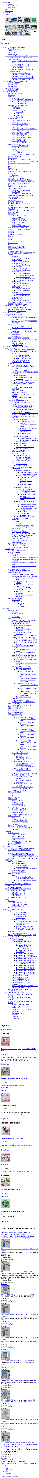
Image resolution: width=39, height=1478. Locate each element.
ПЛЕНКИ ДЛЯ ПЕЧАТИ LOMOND (24, 635)
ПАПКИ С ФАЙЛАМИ (20, 124)
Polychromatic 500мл (18, 870)
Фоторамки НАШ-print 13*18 (25, 955)
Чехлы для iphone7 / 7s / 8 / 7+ (21, 67)
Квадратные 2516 (25, 948)
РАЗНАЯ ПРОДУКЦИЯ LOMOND (23, 702)
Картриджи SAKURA (15, 572)
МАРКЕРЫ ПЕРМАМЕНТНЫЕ (22, 100)
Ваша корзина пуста (7, 1029)
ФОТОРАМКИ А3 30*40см (21, 979)
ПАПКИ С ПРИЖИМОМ (20, 127)
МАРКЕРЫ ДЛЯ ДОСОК (20, 101)
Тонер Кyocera (20, 918)
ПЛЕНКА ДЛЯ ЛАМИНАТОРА (15, 306)
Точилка (11, 231)
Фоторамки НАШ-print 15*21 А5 (26, 957)
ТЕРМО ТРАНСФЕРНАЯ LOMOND (24, 656)
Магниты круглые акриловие (25, 382)
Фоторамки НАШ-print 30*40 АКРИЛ (27, 963)
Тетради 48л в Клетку (23, 295)
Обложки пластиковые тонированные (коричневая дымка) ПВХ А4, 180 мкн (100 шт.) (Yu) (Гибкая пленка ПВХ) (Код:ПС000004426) (19, 1444)
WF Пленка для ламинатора (17, 311)
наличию (15, 1238)
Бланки (10, 185)
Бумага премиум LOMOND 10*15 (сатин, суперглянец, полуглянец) (29, 693)
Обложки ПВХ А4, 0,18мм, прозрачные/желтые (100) (18, 1400)
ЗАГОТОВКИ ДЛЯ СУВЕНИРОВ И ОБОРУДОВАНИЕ (16, 347)
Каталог (19, 1232)
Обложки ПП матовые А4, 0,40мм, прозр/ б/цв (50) (17, 1361)
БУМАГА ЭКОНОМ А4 (20, 753)
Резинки (11, 232)
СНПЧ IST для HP (18, 906)
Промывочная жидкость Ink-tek (26, 880)
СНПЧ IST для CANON (20, 902)
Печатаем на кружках (8, 1105)
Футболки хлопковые (23, 470)
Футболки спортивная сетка (25, 501)
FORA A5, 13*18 (17, 613)
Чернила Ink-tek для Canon (24, 877)
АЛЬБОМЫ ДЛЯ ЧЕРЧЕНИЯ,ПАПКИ (21, 154)
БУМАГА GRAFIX (14, 807)
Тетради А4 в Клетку (23, 258)
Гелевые (18, 151)
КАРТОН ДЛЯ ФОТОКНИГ (21, 700)
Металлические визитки (24, 408)
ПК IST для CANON (18, 892)
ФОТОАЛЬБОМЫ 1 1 (15, 991)
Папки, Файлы (13, 118)
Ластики (11, 205)
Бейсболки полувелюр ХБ (24, 525)
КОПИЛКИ (16, 1006)
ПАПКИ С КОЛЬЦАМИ (20, 125)
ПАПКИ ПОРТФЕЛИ (19, 139)
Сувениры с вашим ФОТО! (10, 1189)
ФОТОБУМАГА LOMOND (21, 666)
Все (24, 1461)
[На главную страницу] (8, 1232)
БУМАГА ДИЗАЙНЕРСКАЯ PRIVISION (21, 705)
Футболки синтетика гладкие (25, 476)
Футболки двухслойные (23, 510)
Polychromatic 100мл (18, 863)
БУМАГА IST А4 (17, 802)
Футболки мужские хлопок (28, 472)
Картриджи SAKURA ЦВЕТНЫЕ (23, 574)
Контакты (8, 1473)
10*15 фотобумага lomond (24, 683)
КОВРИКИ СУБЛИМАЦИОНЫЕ (23, 416)
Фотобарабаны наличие (19, 933)
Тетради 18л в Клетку (23, 283)
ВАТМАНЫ (12, 200)
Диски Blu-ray (12, 54)
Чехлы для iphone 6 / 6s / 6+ (21, 66)
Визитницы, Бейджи (15, 93)
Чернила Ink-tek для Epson (24, 879)
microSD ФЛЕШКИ (14, 843)
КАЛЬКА (11, 164)
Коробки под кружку (22, 355)
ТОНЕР (10, 911)
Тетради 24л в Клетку (23, 290)
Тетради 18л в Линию (23, 285)
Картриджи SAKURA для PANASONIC (24, 585)
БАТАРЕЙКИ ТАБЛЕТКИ (17, 86)
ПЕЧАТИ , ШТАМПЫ (15, 202)
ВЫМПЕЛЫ (16, 528)
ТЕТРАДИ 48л (17, 292)
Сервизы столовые (18, 1013)
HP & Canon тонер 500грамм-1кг (26, 921)
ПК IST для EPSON (18, 894)
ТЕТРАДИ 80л (17, 263)
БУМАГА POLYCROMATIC (17, 826)
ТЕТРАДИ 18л (17, 282)
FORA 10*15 (16, 617)
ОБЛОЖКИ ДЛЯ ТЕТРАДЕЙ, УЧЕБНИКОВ (23, 161)
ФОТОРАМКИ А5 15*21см (21, 982)
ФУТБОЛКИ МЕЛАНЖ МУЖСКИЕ (27, 498)
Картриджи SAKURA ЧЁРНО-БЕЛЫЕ (24, 576)
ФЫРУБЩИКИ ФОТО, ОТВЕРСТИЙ (24, 340)
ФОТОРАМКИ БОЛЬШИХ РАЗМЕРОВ (25, 986)
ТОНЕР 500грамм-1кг (19, 919)
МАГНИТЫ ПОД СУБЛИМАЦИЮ (23, 533)
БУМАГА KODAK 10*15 (20, 821)
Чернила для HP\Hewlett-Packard (26, 868)
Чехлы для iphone (14, 59)
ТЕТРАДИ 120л (17, 297)
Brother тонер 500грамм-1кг (25, 928)
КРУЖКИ (15, 418)
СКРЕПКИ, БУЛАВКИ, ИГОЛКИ (19, 204)
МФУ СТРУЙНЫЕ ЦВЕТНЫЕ (22, 328)
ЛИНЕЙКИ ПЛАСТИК (19, 221)
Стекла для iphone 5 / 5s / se (21, 73)
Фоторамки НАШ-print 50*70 (25, 970)
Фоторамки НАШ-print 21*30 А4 (26, 958)
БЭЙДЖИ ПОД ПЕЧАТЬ (20, 532)
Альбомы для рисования (16, 251)
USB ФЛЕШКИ (13, 833)
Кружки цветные (21, 419)
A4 (13, 793)
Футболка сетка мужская (28, 504)
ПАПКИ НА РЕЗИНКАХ (20, 135)
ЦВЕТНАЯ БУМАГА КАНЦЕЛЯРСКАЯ (21, 253)
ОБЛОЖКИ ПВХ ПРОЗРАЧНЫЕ (23, 855)
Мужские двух (24, 515)
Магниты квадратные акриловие (26, 380)
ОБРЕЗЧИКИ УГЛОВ (19, 343)
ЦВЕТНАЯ (16, 698)
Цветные (19, 601)
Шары (10, 239)
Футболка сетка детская (27, 503)
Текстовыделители (18, 98)
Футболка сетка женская (27, 506)
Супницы (15, 1016)
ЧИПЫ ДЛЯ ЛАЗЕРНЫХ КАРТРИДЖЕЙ (22, 935)
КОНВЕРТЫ (12, 169)
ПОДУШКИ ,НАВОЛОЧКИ (21, 460)
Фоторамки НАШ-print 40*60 (25, 969)
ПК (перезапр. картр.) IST (16, 890)
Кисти (10, 249)
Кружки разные (21, 445)
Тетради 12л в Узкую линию (25, 280)
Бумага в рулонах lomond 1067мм (26, 640)
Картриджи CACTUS (15, 598)
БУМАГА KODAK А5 (19, 819)
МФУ (10, 324)
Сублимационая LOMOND (25, 657)
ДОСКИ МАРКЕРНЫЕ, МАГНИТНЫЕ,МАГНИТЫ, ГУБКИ (20, 179)
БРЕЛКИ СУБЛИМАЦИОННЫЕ (23, 402)
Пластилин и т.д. (13, 243)
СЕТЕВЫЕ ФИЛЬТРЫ (15, 887)
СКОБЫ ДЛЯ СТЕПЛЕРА (20, 110)
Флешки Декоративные (19, 834)
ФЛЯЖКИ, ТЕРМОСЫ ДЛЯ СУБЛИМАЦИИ (21, 541)
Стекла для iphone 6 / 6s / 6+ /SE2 (22, 74)
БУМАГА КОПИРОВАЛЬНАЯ (18, 187)
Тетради (11, 255)
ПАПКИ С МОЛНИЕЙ (19, 134)
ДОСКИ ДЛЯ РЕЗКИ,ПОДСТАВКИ (24, 414)
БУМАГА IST (12, 799)
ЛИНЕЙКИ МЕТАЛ (18, 219)
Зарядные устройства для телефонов (20, 57)
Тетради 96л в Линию (23, 268)
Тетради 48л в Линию (23, 294)
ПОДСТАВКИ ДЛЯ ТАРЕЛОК (22, 1009)
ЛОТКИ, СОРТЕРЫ (14, 188)
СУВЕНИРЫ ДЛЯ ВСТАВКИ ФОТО (20, 365)
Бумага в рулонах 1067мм (24, 741)
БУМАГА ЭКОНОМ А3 (20, 768)
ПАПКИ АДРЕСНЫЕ (19, 141)
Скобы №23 (19, 115)
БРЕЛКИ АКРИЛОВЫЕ (20, 370)
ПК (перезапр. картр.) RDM (17, 897)
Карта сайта (8, 1470)
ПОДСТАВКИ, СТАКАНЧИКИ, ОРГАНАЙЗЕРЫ (19, 211)
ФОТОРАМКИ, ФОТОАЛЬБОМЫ (16, 936)
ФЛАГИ (11, 244)
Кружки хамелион (22, 436)
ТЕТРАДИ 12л (17, 272)
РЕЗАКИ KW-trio (17, 345)
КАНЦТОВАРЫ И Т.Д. (12, 91)
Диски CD (11, 50)
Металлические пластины (24, 409)
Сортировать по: (6, 1238)
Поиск (7, 1471)
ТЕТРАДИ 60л (17, 260)
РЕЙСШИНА (16, 224)
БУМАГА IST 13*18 (18, 805)
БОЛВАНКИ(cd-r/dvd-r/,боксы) (15, 47)
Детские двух (24, 511)
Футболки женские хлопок (28, 474)
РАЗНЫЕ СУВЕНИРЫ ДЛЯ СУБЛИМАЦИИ (21, 537)
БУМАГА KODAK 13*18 (20, 822)
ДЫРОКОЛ (16, 107)
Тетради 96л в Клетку (23, 270)
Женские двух (24, 513)
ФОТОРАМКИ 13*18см (20, 977)
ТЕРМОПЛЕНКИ (18, 453)
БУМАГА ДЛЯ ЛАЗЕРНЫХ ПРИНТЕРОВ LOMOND (21, 622)
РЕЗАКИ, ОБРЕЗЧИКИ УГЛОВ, (18, 338)
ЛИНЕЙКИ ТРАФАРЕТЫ (20, 226)
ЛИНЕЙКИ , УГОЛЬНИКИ (17, 215)
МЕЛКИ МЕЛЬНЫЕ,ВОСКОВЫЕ (19, 183)
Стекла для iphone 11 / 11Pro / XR (22, 79)
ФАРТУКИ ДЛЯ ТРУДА (16, 241)
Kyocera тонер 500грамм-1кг (25, 926)
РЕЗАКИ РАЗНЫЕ (18, 341)
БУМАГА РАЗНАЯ (14, 707)
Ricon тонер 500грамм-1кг (24, 930)
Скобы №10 (19, 113)
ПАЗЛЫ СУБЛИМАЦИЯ (20, 450)
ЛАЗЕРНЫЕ (16, 600)
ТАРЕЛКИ (15, 462)
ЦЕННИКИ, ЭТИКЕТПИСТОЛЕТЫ (20, 302)
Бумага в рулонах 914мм (24, 717)
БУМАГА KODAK (14, 816)
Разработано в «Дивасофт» (9, 1476)
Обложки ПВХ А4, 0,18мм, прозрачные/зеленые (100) (18, 1380)
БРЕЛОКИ (11, 214)
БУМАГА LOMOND (15, 618)
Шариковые (20, 152)
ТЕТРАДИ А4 (16, 256)
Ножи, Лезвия (12, 158)
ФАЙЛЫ (15, 122)
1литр (14, 882)
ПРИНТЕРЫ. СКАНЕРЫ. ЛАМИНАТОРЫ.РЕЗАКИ (13, 313)
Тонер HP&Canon (21, 914)
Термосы (15, 1015)
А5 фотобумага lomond (23, 697)
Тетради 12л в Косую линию (25, 275)
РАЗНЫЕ (15, 984)
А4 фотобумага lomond (23, 669)
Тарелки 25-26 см (21, 465)
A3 (13, 795)
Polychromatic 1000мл (19, 872)
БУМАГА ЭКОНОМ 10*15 (21, 775)
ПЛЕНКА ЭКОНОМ (19, 790)
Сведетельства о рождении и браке (19, 989)
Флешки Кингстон (18, 836)
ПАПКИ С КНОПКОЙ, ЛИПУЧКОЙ (24, 129)
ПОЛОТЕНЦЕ (17, 404)
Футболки (4, 1165)
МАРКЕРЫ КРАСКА (19, 103)
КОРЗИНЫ (16, 1008)
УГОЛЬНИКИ (16, 217)
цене (26, 1238)
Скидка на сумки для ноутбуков (12, 1138)
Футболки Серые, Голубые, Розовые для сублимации (25, 488)
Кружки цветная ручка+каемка (25, 434)
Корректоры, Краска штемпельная (19, 163)
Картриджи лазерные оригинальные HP (25, 557)
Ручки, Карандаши (14, 144)
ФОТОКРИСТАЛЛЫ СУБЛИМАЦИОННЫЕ (20, 546)
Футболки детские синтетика (26, 481)
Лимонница (16, 1018)
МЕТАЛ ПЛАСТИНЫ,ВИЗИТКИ (23, 406)
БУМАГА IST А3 (17, 804)
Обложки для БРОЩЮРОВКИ (18, 853)
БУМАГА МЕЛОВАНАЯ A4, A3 (22, 787)
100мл (14, 875)
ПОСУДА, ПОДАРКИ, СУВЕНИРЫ (16, 992)
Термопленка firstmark (23, 457)
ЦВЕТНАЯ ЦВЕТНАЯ (15, 712)
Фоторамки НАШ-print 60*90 (25, 974)
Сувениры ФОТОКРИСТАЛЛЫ (18, 544)
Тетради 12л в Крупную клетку (26, 278)
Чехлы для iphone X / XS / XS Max (23, 69)
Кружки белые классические (25, 447)
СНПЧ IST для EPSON (19, 904)
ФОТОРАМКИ (13, 938)
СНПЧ (7, 899)
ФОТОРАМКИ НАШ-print (20, 940)
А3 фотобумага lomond (23, 668)
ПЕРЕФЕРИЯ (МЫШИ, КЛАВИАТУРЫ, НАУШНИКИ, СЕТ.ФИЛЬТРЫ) (18, 884)
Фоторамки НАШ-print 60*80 (25, 972)
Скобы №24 (19, 117)
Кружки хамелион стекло (28, 438)
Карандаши (16, 147)
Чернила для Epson (22, 867)
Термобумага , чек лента (16, 198)
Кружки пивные (21, 443)
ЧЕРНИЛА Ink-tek (14, 873)
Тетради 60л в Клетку (23, 261)
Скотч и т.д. (12, 166)
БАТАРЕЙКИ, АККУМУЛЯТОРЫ (16, 81)
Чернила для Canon (22, 865)
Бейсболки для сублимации (25, 527)
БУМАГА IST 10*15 (18, 800)
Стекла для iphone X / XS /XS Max (23, 78)
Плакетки (19, 411)
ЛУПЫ (10, 238)
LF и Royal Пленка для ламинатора (19, 309)
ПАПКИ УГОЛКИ (18, 130)
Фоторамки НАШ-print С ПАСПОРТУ (24, 942)
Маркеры (11, 96)
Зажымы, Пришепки (15, 156)
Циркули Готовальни (15, 234)
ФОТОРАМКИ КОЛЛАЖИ (21, 987)
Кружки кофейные (22, 448)
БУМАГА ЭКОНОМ (15, 714)
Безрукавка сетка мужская (28, 508)
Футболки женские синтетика (26, 478)
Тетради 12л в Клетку (23, 273)
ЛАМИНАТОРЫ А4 (18, 334)
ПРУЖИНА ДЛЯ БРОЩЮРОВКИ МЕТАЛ (22, 858)
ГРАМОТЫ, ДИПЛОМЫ (16, 248)
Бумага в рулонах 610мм (24, 729)
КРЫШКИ (15, 1011)
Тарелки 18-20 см (21, 464)
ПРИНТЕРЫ (12, 329)
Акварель (15, 175)
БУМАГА (8, 608)
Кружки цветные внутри (28, 428)
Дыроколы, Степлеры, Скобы (17, 105)
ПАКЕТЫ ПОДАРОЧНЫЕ (21, 360)
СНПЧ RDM (12, 907)
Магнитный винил (22, 375)
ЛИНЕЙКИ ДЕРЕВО (19, 222)
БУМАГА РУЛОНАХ (19, 715)
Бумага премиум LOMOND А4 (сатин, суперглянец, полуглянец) (29, 679)
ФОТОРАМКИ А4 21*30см (21, 981)
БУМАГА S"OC (13, 824)
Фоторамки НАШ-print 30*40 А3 (26, 960)
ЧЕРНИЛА (8, 860)
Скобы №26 (19, 112)
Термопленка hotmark (23, 455)
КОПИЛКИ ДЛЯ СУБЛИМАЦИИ (23, 535)
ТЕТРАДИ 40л (17, 299)
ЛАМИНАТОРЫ (13, 333)
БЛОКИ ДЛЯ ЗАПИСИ (16, 246)
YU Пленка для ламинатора (17, 307)
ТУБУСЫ (11, 176)
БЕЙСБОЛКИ (16, 523)
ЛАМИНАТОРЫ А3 (18, 336)
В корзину (4, 1261)
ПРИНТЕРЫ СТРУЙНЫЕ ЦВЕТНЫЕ (24, 331)
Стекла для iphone (14, 71)
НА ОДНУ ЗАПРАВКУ (19, 913)
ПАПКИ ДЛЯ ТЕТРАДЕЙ (20, 132)
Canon (22, 603)
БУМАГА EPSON (14, 708)
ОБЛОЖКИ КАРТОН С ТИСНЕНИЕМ (25, 856)
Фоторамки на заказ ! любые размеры (14, 1078)
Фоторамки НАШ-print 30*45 (25, 965)
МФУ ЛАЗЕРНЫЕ (18, 326)
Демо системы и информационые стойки (21, 181)
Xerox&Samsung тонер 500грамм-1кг (23, 923)
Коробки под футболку (23, 358)
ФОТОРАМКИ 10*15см (20, 975)
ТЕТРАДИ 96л (17, 266)
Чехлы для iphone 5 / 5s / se (20, 64)
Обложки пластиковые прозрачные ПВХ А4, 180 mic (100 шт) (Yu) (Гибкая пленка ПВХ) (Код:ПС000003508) (19, 1272)
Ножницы (11, 95)
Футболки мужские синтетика (26, 485)
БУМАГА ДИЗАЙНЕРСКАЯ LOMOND (25, 620)
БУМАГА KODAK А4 (19, 817)
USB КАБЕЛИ (13, 90)
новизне (31, 1238)
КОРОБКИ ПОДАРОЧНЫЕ (21, 362)
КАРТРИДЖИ (9, 549)
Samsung (22, 606)
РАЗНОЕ (11, 363)
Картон (10, 236)
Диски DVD (12, 52)
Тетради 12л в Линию (23, 277)
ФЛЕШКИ (8, 831)
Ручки (14, 149)
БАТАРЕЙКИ (12, 84)
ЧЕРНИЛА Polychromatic (16, 862)
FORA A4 (15, 612)
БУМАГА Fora (13, 610)
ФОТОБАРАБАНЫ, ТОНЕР (14, 909)
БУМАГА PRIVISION (15, 703)
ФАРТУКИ (15, 521)
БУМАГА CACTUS (14, 792)
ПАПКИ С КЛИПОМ (19, 142)
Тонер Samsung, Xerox (23, 916)
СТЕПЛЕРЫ (16, 108)
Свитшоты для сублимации (25, 516)
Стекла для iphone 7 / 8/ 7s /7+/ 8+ (23, 76)
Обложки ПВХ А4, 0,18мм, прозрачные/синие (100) (17, 1295)
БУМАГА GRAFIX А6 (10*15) (22, 814)
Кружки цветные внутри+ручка (25, 430)
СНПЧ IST (11, 901)
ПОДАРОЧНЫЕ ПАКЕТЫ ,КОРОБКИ (21, 350)
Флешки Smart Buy (18, 839)
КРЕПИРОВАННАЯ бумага (17, 304)
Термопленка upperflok (23, 459)
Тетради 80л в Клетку (23, 265)
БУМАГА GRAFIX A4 (19, 810)
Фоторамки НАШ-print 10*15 (25, 953)
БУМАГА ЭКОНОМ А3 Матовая (26, 773)
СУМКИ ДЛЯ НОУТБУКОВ (14, 846)
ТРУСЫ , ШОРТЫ (18, 530)
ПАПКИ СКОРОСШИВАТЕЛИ (22, 137)
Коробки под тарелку (23, 357)
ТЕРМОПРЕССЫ (18, 452)
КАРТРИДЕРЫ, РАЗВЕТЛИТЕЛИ (19, 841)
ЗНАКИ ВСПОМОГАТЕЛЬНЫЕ (19, 229)
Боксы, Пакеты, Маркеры (16, 49)
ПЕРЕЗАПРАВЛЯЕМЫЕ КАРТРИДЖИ (18, 889)
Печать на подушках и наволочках (13, 1211)
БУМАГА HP (12, 710)
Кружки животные (22, 442)
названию (21, 1238)
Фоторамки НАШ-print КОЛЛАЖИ (23, 951)
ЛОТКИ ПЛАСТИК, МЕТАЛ (21, 193)
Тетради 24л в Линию (23, 289)
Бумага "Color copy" (14, 797)
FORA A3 (15, 615)
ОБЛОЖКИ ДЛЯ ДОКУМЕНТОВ (19, 159)
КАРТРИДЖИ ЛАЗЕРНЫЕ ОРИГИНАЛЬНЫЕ (17, 551)
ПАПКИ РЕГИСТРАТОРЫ (21, 120)
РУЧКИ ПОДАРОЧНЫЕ (20, 146)
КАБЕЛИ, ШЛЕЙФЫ (12, 88)
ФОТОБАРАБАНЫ (14, 931)
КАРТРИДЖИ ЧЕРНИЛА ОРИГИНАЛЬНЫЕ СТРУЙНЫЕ (19, 570)
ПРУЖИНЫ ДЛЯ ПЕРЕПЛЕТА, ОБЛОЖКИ (19, 848)
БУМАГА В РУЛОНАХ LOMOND (23, 637)
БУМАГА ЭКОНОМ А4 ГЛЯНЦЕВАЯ (23, 758)
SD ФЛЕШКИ (13, 845)
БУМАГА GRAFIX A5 (19, 812)
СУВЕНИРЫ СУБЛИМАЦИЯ (18, 401)
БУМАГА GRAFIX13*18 (20, 809)
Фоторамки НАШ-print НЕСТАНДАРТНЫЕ (23, 946)
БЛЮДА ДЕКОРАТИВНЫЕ (21, 1004)
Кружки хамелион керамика (29, 440)
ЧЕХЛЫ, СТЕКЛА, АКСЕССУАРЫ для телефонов (21, 56)
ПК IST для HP (17, 896)
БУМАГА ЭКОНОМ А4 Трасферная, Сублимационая (25, 765)
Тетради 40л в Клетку (23, 300)
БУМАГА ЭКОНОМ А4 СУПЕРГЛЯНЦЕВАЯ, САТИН (26, 762)
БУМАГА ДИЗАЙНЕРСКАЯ (21, 788)
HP (21, 605)
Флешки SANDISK (18, 838)
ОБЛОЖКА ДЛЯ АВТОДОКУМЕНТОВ (19, 391)
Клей (10, 168)
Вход (6, 1468)
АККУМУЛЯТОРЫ (14, 83)
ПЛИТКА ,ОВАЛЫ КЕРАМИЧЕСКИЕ (25, 413)
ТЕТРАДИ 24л (17, 287)
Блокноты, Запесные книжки (17, 227)
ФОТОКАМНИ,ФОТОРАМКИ (22, 467)
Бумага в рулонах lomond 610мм (26, 639)
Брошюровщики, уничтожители (18, 316)
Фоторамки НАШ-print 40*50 (25, 967)
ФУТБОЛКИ (16, 469)
